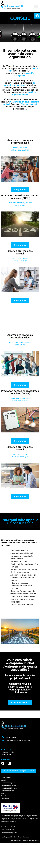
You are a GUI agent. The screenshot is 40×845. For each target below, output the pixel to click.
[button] (36, 6)
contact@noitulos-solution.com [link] (20, 691)
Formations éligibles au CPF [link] (9, 788)
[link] (37, 16)
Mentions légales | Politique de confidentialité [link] (24, 840)
